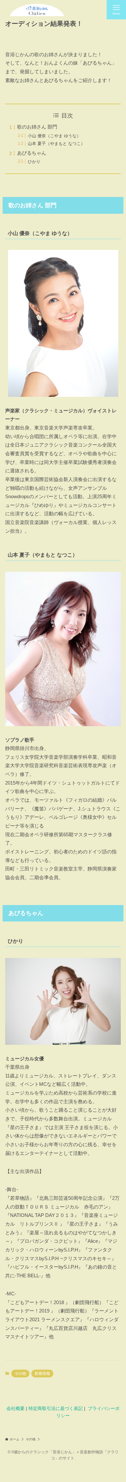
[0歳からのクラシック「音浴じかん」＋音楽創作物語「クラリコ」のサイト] (37, 9)
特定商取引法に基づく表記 (55, 1408)
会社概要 (15, 1408)
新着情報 (42, 1373)
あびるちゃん (31, 153)
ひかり (34, 161)
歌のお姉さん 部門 (37, 126)
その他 (20, 1373)
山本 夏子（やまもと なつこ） (56, 143)
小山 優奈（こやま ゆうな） (54, 135)
